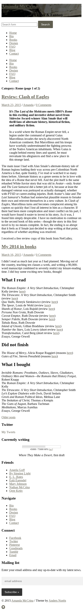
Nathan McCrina (19, 487)
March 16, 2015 (11, 254)
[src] (51, 449)
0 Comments (43, 105)
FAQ (12, 46)
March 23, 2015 (11, 105)
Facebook (15, 537)
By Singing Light (19, 473)
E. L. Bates (16, 477)
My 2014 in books (19, 246)
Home (13, 32)
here (21, 291)
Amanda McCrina (20, 6)
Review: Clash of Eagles (25, 96)
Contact (14, 53)
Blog (12, 50)
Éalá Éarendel (17, 480)
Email (12, 555)
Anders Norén (57, 600)
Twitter (13, 541)
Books (13, 39)
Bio (11, 36)
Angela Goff (17, 470)
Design (13, 43)
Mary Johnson (18, 483)
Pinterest (14, 544)
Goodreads (16, 548)
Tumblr (13, 551)
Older (8, 417)
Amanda (28, 105)
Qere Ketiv (16, 490)
